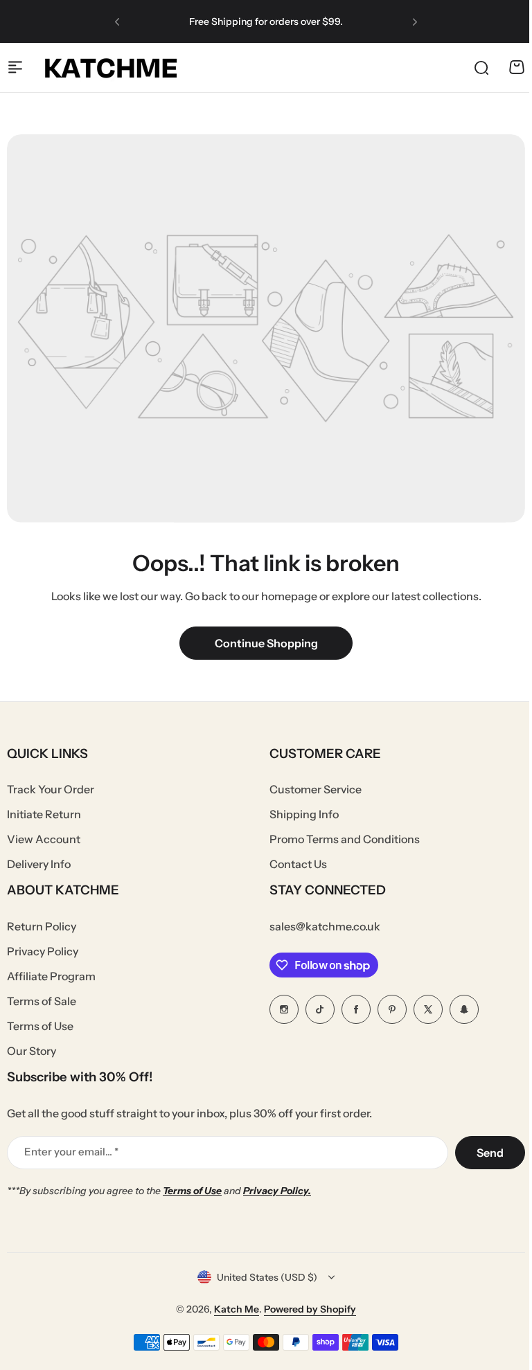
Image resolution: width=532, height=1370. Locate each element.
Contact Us (298, 864)
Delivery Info (39, 864)
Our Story (31, 1051)
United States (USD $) (267, 1277)
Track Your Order (50, 789)
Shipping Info (304, 814)
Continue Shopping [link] (266, 643)
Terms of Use (40, 1026)
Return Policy (41, 926)
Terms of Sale (41, 1001)
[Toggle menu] (15, 67)
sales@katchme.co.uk (324, 926)
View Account (43, 839)
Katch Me (236, 1309)
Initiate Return (44, 814)
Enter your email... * (71, 1151)
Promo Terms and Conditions (344, 839)
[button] (117, 21)
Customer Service (315, 789)
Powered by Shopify (310, 1309)
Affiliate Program (51, 976)
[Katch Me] (111, 67)
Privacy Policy (42, 951)
